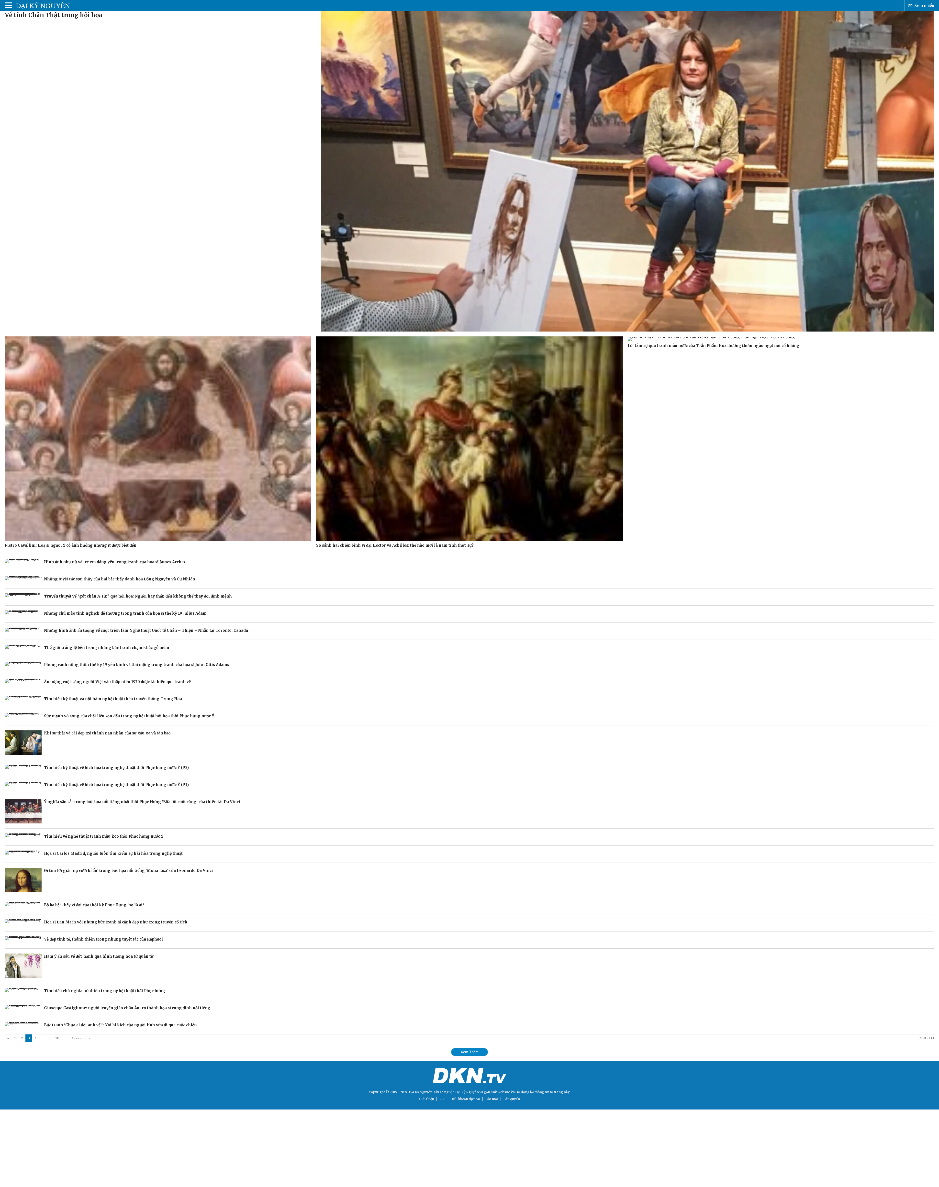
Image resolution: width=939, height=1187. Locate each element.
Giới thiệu (426, 1099)
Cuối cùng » (81, 1038)
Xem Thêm (470, 1052)
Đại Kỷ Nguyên (467, 1092)
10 (57, 1038)
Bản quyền (511, 1099)
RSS (442, 1099)
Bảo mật (491, 1099)
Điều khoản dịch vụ (465, 1099)
